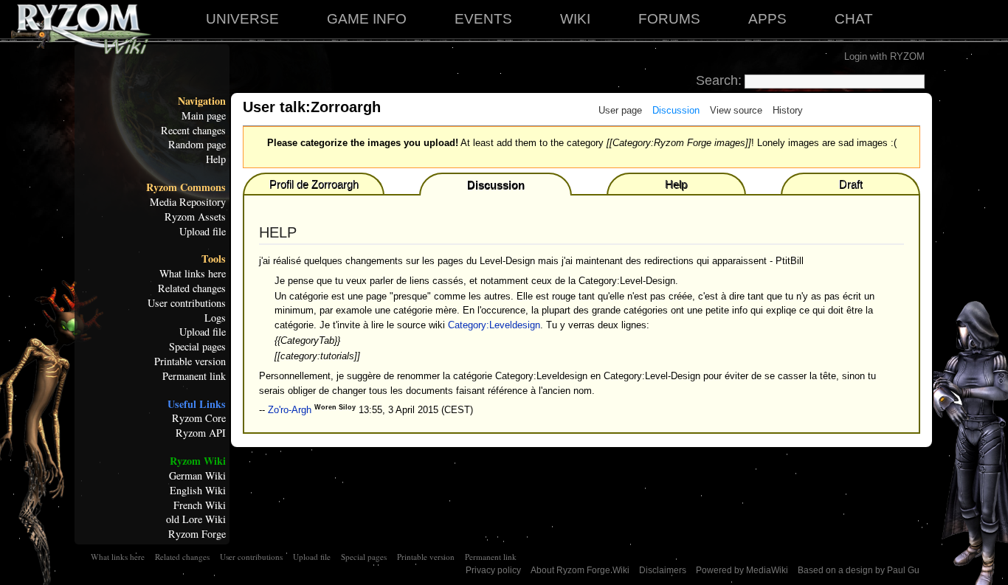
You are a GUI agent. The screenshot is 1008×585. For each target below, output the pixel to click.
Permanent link (194, 376)
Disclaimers (662, 570)
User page (620, 110)
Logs (215, 318)
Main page (204, 115)
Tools (213, 259)
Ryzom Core (199, 418)
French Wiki (199, 505)
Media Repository (188, 202)
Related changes (192, 288)
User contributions (187, 303)
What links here (192, 273)
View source (736, 110)
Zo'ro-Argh (289, 409)
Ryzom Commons (186, 187)
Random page (197, 144)
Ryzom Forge (197, 534)
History (788, 110)
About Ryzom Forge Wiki (580, 570)
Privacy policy (493, 570)
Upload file (202, 231)
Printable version (190, 361)
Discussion (676, 110)
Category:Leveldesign (494, 324)
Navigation (202, 101)
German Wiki (197, 475)
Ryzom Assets (195, 217)
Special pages (197, 346)
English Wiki (198, 490)
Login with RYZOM (884, 56)
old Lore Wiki (196, 519)
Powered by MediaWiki (742, 570)
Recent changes (193, 130)
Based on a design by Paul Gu (858, 570)
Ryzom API (201, 433)
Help (216, 159)
